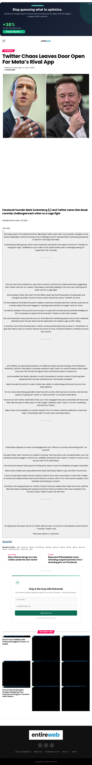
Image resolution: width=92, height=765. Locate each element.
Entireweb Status (52, 752)
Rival (75, 547)
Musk (63, 547)
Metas (56, 547)
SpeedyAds (38, 752)
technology (14, 549)
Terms (74, 752)
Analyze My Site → (14, 32)
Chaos (25, 547)
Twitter (25, 549)
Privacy (65, 752)
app (19, 547)
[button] (3, 231)
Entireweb (10, 70)
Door (32, 547)
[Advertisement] (46, 268)
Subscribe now (46, 613)
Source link (7, 541)
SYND (5, 549)
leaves (49, 547)
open (69, 547)
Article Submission (23, 752)
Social (82, 547)
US (32, 549)
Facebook (40, 547)
